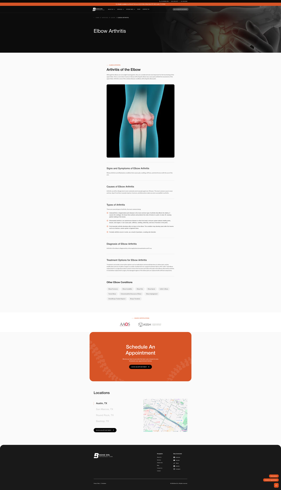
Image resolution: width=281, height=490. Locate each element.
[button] (111, 9)
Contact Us (159, 468)
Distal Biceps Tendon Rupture (116, 299)
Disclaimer (103, 483)
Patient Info (160, 462)
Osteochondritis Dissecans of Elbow (131, 294)
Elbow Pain (140, 289)
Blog (158, 465)
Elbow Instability (127, 289)
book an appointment (180, 9)
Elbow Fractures (113, 289)
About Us (159, 457)
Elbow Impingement (152, 294)
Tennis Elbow (112, 294)
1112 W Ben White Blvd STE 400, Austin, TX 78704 (152, 4)
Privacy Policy (97, 483)
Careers (159, 470)
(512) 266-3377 (174, 1)
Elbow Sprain (151, 289)
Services (159, 460)
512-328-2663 (184, 1)
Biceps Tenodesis (135, 299)
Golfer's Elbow (164, 289)
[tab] (116, 403)
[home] (98, 9)
